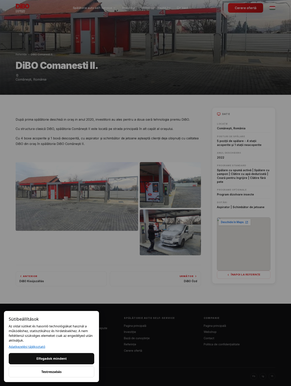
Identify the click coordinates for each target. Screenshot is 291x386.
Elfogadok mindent (51, 358)
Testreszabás (51, 372)
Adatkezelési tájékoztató (27, 347)
